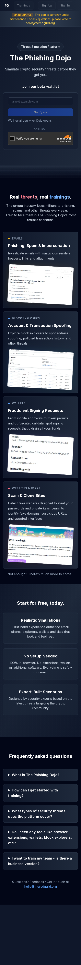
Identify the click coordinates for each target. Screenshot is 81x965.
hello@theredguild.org (40, 23)
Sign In (65, 5)
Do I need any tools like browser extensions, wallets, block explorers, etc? (40, 837)
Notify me (40, 112)
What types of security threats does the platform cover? (36, 814)
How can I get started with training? (33, 793)
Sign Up (46, 5)
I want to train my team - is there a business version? (40, 861)
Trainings (23, 5)
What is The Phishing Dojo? (35, 775)
